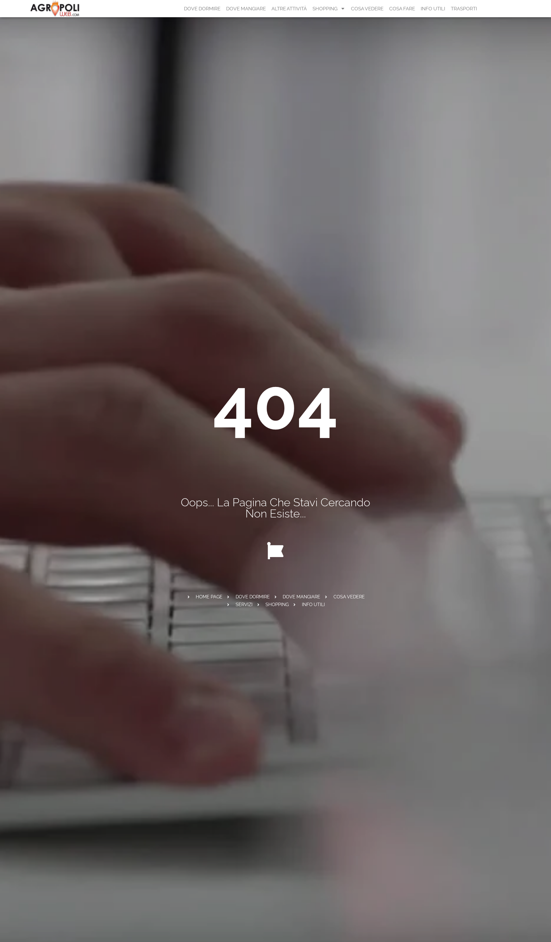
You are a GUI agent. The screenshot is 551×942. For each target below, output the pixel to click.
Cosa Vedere (367, 8)
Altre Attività (289, 8)
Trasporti (464, 8)
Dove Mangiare (246, 8)
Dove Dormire (202, 8)
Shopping (325, 8)
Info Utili (433, 8)
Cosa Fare (402, 8)
